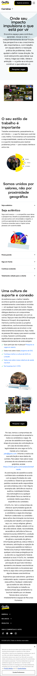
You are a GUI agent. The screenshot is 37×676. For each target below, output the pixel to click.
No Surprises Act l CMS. (12, 366)
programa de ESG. (27, 351)
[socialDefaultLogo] (3, 633)
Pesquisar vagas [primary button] (18, 424)
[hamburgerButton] (33, 3)
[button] (18, 93)
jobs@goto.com (10, 454)
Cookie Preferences (18, 672)
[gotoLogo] (5, 3)
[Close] (34, 647)
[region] (18, 660)
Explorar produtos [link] (23, 3)
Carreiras (6, 9)
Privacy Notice (8, 668)
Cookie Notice (22, 668)
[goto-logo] (18, 608)
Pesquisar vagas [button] (18, 69)
